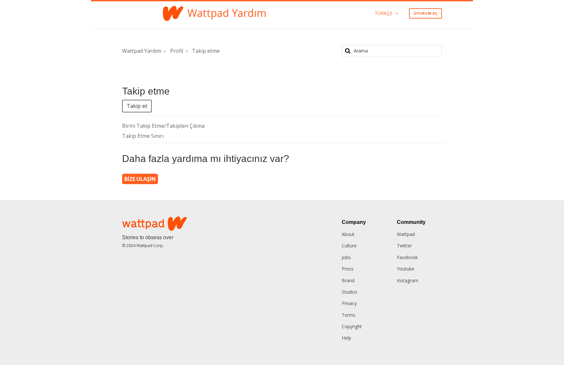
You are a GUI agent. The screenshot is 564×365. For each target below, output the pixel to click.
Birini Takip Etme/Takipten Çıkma (163, 125)
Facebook (407, 257)
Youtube (406, 269)
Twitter (404, 245)
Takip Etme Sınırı (143, 135)
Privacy (349, 303)
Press (347, 269)
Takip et (137, 106)
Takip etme (206, 50)
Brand (348, 280)
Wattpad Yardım (141, 50)
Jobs (346, 257)
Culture (349, 245)
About (348, 234)
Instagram (407, 280)
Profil (176, 50)
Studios (349, 292)
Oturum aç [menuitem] (425, 13)
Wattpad (406, 234)
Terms (348, 315)
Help (346, 338)
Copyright (352, 326)
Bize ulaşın (140, 178)
